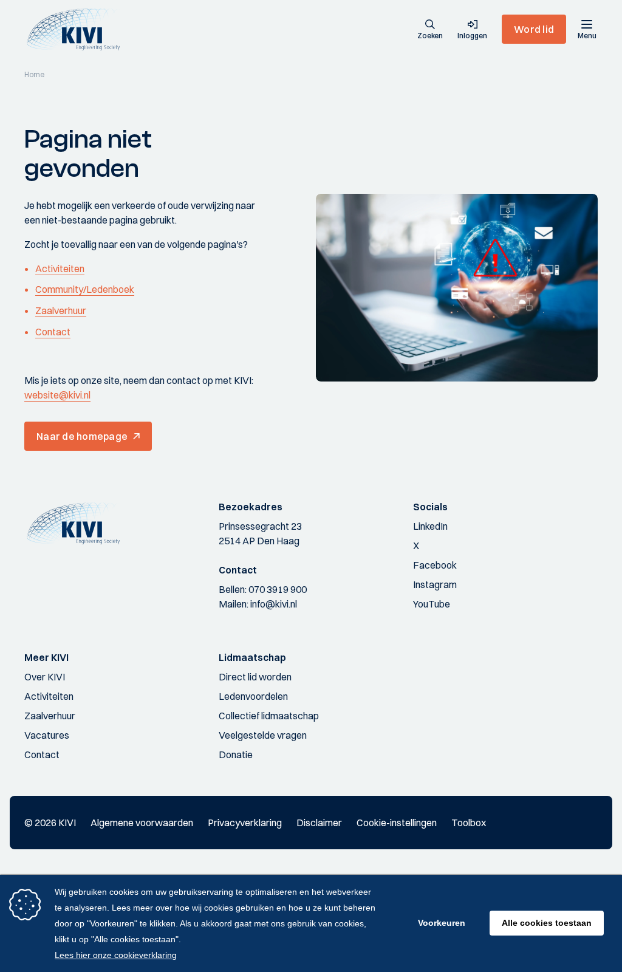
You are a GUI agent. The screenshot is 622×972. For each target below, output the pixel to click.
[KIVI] (78, 29)
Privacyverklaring (245, 822)
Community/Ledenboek (84, 289)
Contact (52, 332)
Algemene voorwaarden (142, 822)
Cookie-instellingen (397, 822)
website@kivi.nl (57, 395)
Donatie (236, 754)
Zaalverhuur (60, 310)
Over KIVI (44, 677)
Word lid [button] (534, 29)
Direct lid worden (255, 677)
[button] (430, 30)
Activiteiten (59, 268)
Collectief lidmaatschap (269, 716)
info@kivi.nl (273, 604)
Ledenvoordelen (253, 696)
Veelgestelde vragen (263, 735)
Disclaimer (319, 822)
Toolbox (468, 822)
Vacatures (46, 735)
